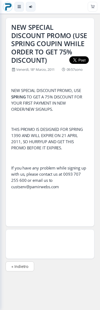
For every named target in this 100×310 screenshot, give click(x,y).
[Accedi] (30, 7)
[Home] (8, 7)
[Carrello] (92, 7)
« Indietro (19, 266)
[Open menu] (19, 7)
